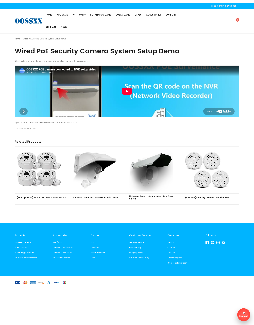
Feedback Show (98, 252)
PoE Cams (62, 14)
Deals (138, 14)
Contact (171, 247)
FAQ (92, 242)
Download (95, 247)
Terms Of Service (136, 242)
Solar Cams (123, 14)
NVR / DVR (57, 242)
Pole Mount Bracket (61, 258)
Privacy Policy (135, 247)
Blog (93, 258)
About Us (171, 252)
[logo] (29, 21)
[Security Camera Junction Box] (39, 170)
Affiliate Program (174, 258)
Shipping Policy (136, 252)
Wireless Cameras (23, 242)
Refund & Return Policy (139, 258)
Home (49, 14)
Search (170, 242)
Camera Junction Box (63, 247)
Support (171, 14)
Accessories (154, 14)
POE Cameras (21, 247)
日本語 (64, 27)
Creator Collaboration (177, 263)
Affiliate (51, 27)
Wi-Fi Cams (79, 14)
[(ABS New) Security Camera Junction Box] (207, 170)
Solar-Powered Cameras (26, 258)
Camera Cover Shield (62, 252)
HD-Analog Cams (100, 14)
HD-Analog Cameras (24, 252)
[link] (209, 20)
